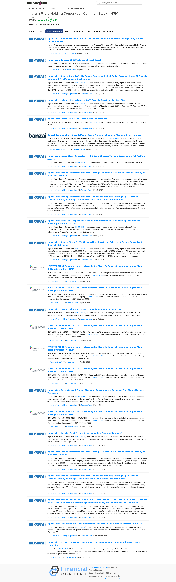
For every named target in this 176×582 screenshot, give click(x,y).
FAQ (89, 31)
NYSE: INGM (80, 83)
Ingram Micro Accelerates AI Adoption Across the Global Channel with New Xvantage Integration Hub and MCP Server (96, 40)
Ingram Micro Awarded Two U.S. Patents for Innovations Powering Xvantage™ (84, 433)
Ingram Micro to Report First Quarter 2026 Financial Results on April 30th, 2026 (85, 309)
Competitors (109, 31)
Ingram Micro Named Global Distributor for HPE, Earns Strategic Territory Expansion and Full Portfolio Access (96, 157)
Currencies (64, 8)
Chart (68, 31)
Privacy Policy (102, 579)
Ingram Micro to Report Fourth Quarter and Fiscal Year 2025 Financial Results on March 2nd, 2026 (94, 523)
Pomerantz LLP (56, 281)
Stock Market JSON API (98, 567)
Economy (53, 8)
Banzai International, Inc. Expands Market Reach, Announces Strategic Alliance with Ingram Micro (94, 135)
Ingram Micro (55, 53)
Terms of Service (118, 579)
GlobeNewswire (80, 149)
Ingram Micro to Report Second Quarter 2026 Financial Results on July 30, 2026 (86, 100)
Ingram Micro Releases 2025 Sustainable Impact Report (74, 60)
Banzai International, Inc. (59, 149)
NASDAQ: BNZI (113, 138)
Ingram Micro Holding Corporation (63, 94)
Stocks (31, 8)
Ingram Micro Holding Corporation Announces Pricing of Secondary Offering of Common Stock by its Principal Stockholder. (96, 174)
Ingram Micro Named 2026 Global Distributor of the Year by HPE (78, 118)
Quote (31, 31)
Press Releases (77, 8)
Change (50, 18)
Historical (78, 31)
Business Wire (70, 53)
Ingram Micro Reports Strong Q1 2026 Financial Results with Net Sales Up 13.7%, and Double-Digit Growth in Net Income (94, 243)
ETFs (45, 8)
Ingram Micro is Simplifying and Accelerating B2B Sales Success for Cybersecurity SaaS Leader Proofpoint (93, 543)
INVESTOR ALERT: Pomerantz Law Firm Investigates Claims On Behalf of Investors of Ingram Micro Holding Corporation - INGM (94, 267)
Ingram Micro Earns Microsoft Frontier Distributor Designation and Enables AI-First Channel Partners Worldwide (96, 391)
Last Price (32, 18)
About (97, 31)
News (38, 8)
